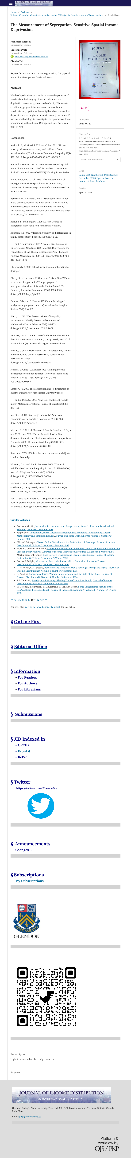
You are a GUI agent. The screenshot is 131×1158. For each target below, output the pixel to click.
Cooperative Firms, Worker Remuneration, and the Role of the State (64, 574)
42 (38, 599)
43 (41, 599)
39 (29, 599)
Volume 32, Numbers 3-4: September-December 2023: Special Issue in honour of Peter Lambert (57, 15)
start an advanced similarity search (42, 606)
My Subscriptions (29, 881)
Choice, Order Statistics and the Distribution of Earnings (66, 542)
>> (46, 599)
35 (16, 599)
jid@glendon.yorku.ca (30, 1116)
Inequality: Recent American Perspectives (57, 526)
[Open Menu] (10, 3)
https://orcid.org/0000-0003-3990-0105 (31, 56)
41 (35, 599)
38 (25, 599)
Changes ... (23, 850)
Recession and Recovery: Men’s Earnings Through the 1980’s (76, 567)
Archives (25, 12)
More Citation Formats (92, 159)
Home (13, 12)
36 (19, 599)
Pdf (83, 108)
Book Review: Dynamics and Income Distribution (68, 554)
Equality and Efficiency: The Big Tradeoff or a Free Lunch (62, 580)
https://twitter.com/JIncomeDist (34, 788)
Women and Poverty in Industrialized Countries (61, 561)
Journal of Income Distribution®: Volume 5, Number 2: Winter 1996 (78, 551)
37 (23, 599)
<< (12, 599)
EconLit (24, 751)
